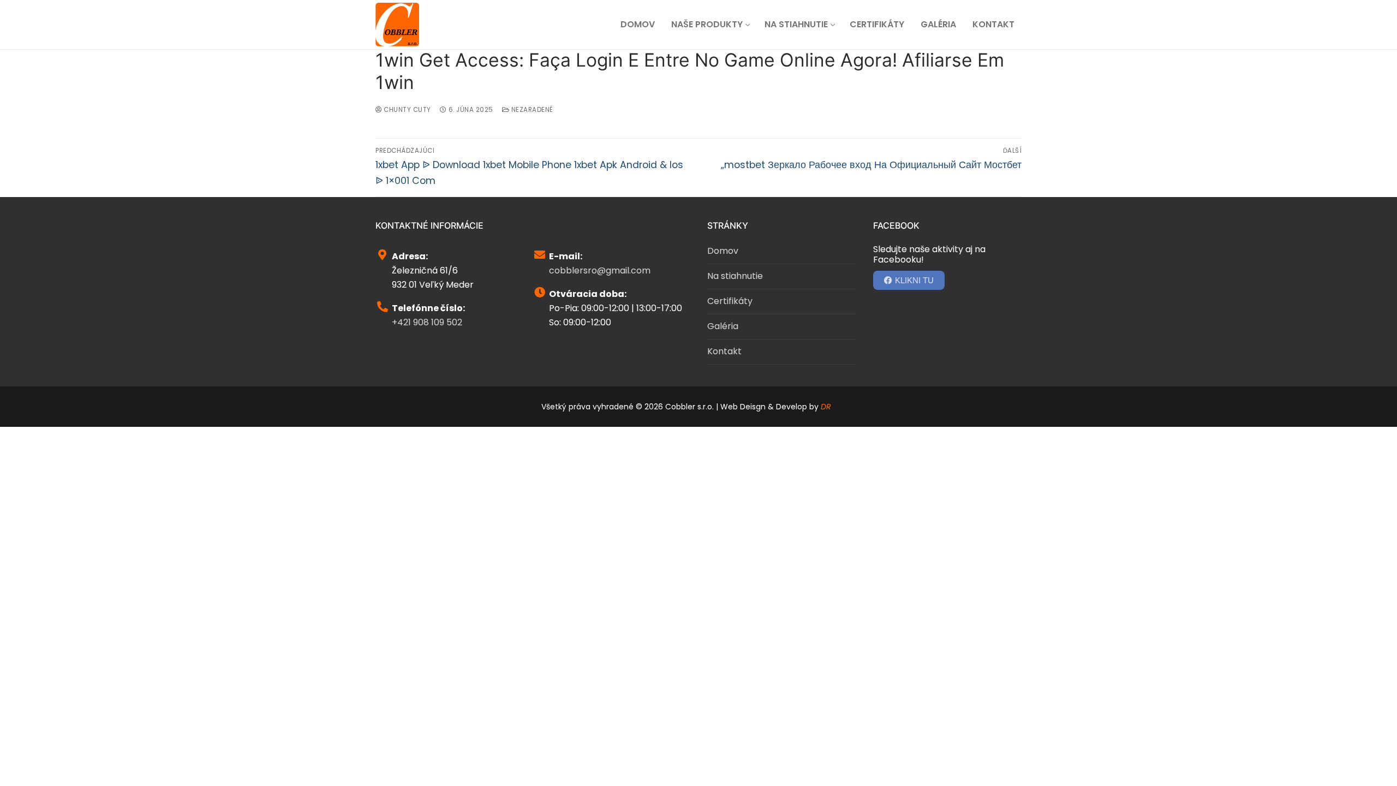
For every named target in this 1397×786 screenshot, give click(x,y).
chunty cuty (406, 109)
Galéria (722, 326)
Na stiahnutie (735, 276)
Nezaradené (531, 109)
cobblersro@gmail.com (599, 270)
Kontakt (724, 351)
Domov (722, 251)
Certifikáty (730, 301)
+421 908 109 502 (427, 322)
